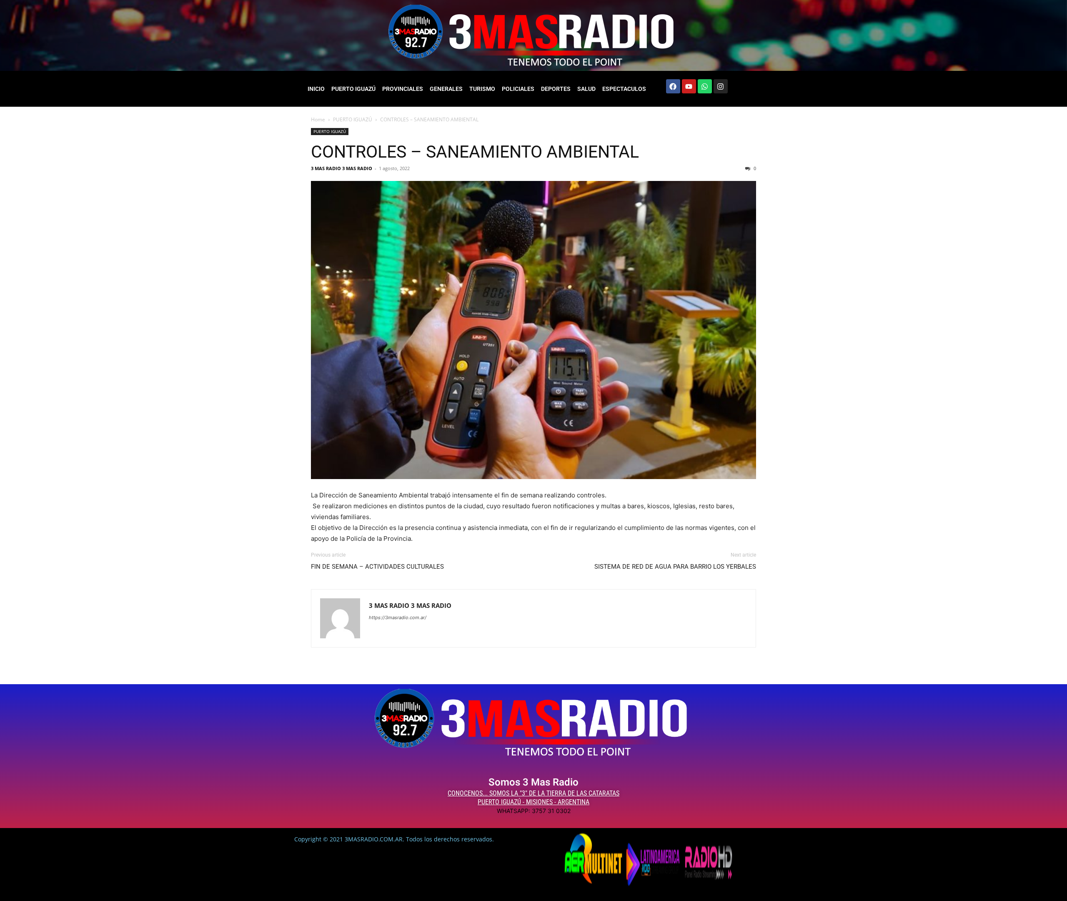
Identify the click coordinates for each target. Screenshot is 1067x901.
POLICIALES (518, 88)
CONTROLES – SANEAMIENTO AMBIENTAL (475, 152)
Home (318, 119)
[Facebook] (673, 86)
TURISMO (482, 88)
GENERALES (446, 88)
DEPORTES (556, 88)
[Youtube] (689, 86)
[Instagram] (721, 86)
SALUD (586, 88)
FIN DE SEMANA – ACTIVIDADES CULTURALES (377, 566)
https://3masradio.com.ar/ (397, 617)
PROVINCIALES (402, 88)
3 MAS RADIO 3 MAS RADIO (341, 168)
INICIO (316, 88)
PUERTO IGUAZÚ (353, 88)
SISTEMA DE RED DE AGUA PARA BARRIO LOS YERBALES (675, 566)
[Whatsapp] (705, 86)
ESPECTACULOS (624, 88)
